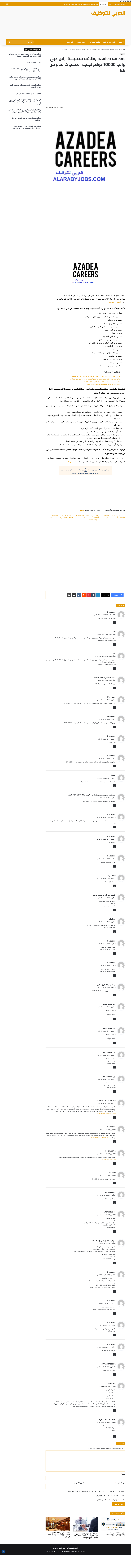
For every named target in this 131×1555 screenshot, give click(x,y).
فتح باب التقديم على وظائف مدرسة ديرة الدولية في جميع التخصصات (78, 4)
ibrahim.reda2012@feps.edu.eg (101, 1137)
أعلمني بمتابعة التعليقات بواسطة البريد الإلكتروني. (110, 1495)
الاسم (123, 1474)
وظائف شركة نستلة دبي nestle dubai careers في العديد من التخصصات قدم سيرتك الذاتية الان (87, 518)
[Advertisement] (45, 22)
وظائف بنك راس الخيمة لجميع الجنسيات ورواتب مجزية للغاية (103, 384)
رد (114, 622)
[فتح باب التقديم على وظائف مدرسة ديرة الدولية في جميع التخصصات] (113, 1524)
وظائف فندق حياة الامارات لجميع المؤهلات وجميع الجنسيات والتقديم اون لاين (59, 1535)
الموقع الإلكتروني (79, 1483)
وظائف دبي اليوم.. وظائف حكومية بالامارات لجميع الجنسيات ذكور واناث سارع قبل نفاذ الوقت (95, 379)
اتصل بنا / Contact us (67, 1551)
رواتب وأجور (70, 42)
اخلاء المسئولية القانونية (52, 1551)
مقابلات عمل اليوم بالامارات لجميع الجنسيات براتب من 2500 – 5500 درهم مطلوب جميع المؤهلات (86, 1536)
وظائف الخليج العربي (94, 42)
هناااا (82, 510)
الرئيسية (121, 42)
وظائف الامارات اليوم (109, 42)
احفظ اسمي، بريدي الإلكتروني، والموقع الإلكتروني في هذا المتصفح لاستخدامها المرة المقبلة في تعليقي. (95, 1491)
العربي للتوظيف (114, 302)
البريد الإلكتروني (120, 1483)
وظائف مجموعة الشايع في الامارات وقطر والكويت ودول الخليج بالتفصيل (100, 381)
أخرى (116, 49)
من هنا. (69, 461)
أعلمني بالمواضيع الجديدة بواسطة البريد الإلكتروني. (109, 1499)
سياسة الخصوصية (80, 1551)
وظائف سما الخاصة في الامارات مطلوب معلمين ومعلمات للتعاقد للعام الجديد (95, 376)
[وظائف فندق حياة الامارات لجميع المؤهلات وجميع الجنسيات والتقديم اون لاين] (58, 1524)
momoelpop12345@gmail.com (106, 1113)
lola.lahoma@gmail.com (108, 1159)
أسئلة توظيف (81, 42)
